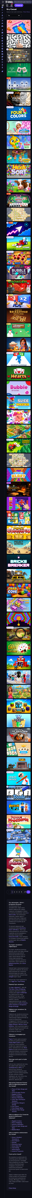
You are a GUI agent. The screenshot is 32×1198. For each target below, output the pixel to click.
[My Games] (7, 5)
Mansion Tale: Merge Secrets (18, 1110)
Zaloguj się (19, 5)
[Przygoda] (2, 48)
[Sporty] (2, 56)
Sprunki (14, 1142)
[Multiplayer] (2, 23)
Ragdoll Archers (17, 1094)
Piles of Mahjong (17, 1096)
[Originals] (2, 20)
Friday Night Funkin (14, 1042)
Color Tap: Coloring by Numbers (18, 1100)
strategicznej (13, 1067)
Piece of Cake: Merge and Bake (19, 1090)
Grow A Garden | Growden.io (17, 1138)
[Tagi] (2, 71)
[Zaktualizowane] (2, 18)
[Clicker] (2, 35)
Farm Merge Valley (17, 1108)
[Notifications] (11, 5)
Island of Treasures (17, 1151)
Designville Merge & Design (17, 1005)
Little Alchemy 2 (14, 1005)
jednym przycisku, (14, 963)
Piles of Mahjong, (20, 989)
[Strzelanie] (2, 62)
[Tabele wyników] (2, 26)
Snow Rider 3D (16, 1146)
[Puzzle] (2, 51)
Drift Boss (16, 930)
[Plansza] (2, 43)
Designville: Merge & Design (18, 1104)
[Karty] (2, 40)
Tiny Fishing (21, 981)
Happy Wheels (13, 1024)
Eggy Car (14, 981)
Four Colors (15, 1106)
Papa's (11, 1039)
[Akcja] (2, 30)
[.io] (2, 38)
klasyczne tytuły (13, 937)
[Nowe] (2, 12)
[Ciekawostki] (2, 32)
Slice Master (15, 1141)
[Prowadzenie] (2, 46)
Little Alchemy (23, 1003)
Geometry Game (17, 1144)
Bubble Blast (16, 1130)
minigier (11, 977)
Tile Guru (11, 989)
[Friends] (2, 5)
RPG (20, 1067)
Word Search (16, 1149)
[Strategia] (2, 59)
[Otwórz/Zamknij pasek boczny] (3, 2)
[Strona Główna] (2, 7)
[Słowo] (2, 54)
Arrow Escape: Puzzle (18, 1092)
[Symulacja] (2, 64)
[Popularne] (2, 15)
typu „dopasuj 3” (16, 987)
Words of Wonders (17, 1098)
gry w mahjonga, (22, 992)
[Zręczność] (2, 67)
